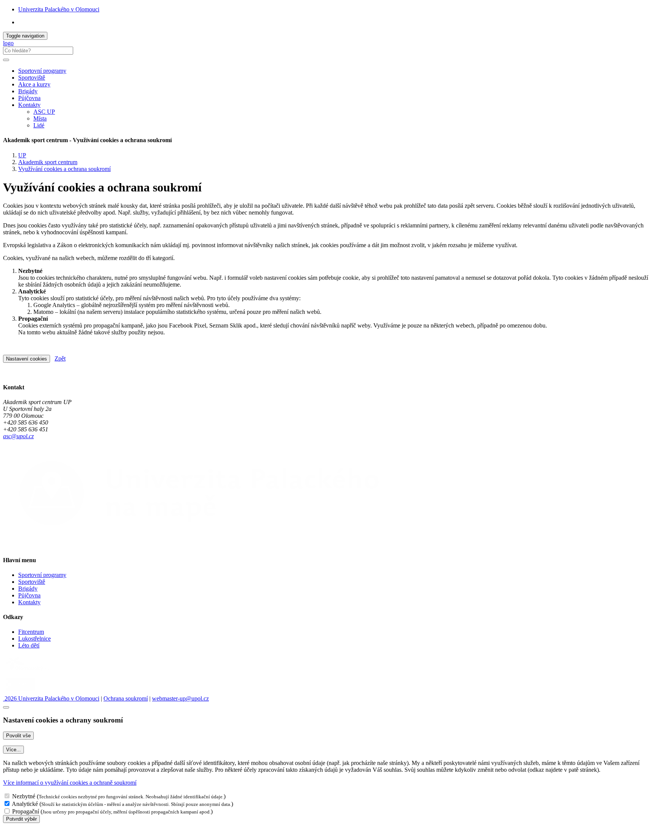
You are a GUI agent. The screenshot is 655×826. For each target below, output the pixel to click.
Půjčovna (29, 98)
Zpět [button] (60, 358)
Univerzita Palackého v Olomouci (58, 9)
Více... (13, 749)
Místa (40, 118)
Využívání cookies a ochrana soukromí (64, 169)
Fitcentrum (31, 632)
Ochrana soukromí (125, 698)
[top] (6, 707)
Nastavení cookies (26, 359)
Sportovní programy (42, 70)
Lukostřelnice (34, 638)
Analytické (25, 804)
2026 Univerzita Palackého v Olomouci (51, 698)
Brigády (28, 91)
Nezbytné (23, 796)
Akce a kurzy (34, 84)
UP (22, 155)
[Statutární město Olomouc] (20, 691)
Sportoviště (31, 77)
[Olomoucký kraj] (29, 671)
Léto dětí (28, 645)
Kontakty (29, 602)
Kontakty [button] (29, 105)
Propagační (25, 811)
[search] (6, 60)
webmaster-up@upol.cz (180, 698)
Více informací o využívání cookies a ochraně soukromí (69, 782)
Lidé (38, 125)
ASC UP (44, 111)
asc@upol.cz (18, 436)
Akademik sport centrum (47, 162)
